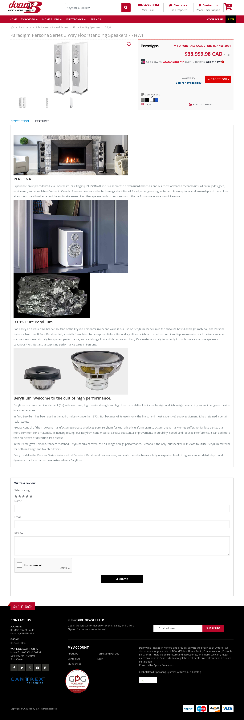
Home (13, 19)
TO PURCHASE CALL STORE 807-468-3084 (203, 46)
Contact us (215, 19)
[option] (71, 68)
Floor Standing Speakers (86, 27)
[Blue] (156, 99)
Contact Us (74, 658)
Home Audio (50, 19)
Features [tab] (42, 121)
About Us (73, 653)
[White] (152, 99)
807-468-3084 (17, 643)
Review (18, 533)
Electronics (74, 19)
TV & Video (28, 19)
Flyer (231, 19)
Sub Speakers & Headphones (52, 27)
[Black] (147, 99)
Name (18, 501)
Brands (96, 19)
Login (100, 658)
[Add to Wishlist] (129, 44)
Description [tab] (19, 121)
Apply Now (213, 62)
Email (17, 517)
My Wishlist (74, 663)
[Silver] (142, 99)
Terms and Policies (108, 653)
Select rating (22, 490)
